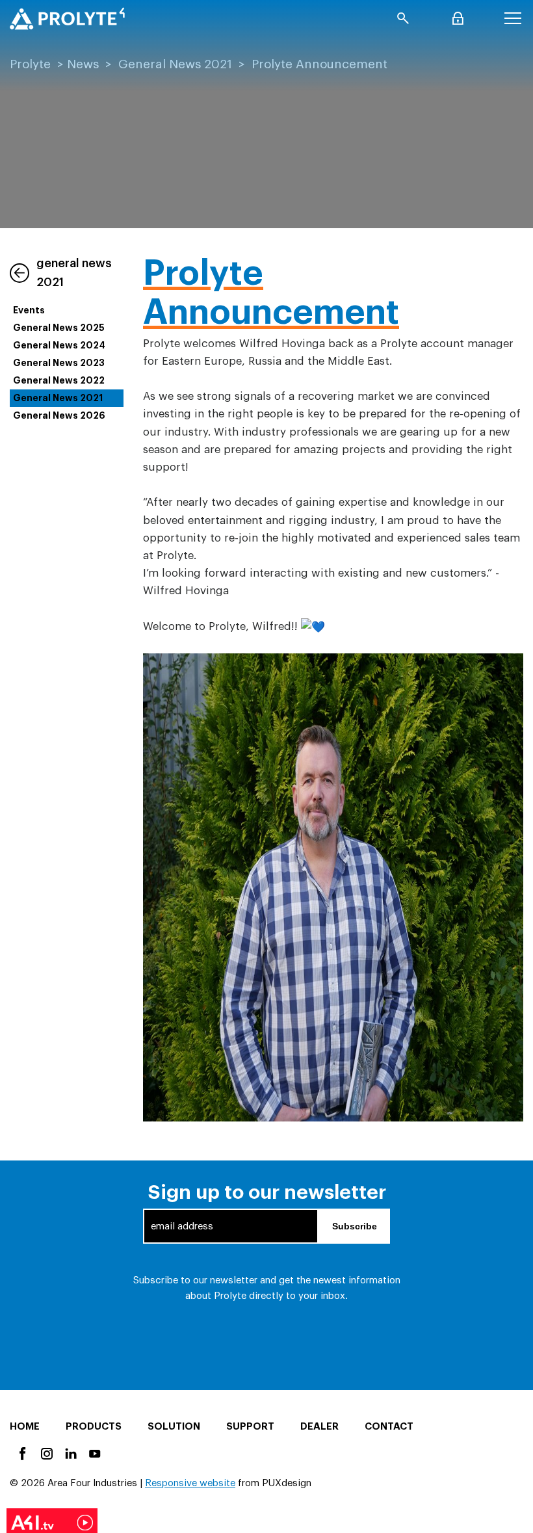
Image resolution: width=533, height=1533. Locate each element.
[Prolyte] (67, 18)
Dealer (319, 1427)
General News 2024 (59, 345)
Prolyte (30, 64)
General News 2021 (175, 64)
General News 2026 (59, 415)
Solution (174, 1427)
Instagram (46, 1452)
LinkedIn (70, 1452)
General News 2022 (59, 380)
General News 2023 (59, 362)
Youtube (94, 1452)
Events (29, 310)
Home (25, 1427)
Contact (389, 1427)
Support (250, 1427)
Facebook (22, 1452)
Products (94, 1427)
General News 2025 (59, 327)
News (83, 64)
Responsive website (190, 1483)
